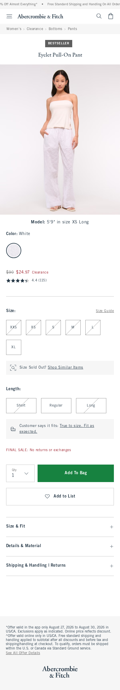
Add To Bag (76, 473)
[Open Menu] (7, 16)
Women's (13, 29)
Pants (72, 29)
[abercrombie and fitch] (40, 16)
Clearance (35, 29)
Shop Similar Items (65, 367)
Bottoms (55, 29)
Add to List (64, 496)
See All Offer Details (23, 653)
